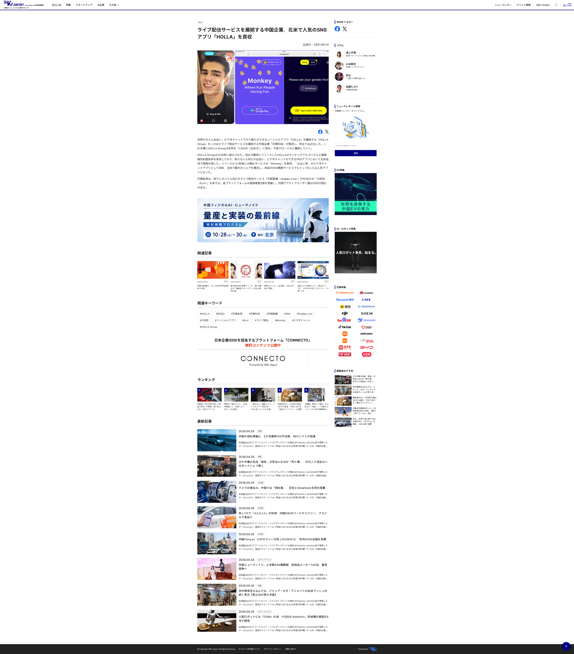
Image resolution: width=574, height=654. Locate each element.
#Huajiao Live (304, 313)
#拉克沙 (220, 313)
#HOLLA (204, 313)
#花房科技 (254, 313)
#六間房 (204, 320)
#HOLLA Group (208, 326)
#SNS (287, 313)
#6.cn (245, 320)
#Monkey (280, 320)
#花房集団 (236, 313)
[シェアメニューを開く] (566, 646)
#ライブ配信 (261, 320)
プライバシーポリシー (272, 649)
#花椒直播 (272, 313)
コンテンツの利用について (249, 649)
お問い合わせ (290, 649)
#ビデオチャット (301, 320)
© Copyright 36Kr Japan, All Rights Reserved (216, 649)
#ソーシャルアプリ (225, 320)
